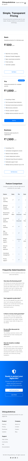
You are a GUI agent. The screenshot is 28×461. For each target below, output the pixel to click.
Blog (16, 431)
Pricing (3, 426)
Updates (4, 431)
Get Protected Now (14, 390)
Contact (17, 426)
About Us (17, 424)
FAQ (3, 444)
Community (5, 442)
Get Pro (14, 120)
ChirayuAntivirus (8, 2)
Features (4, 424)
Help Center (5, 439)
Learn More (14, 394)
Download (4, 429)
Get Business (14, 172)
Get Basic (14, 72)
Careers (17, 429)
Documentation (6, 447)
